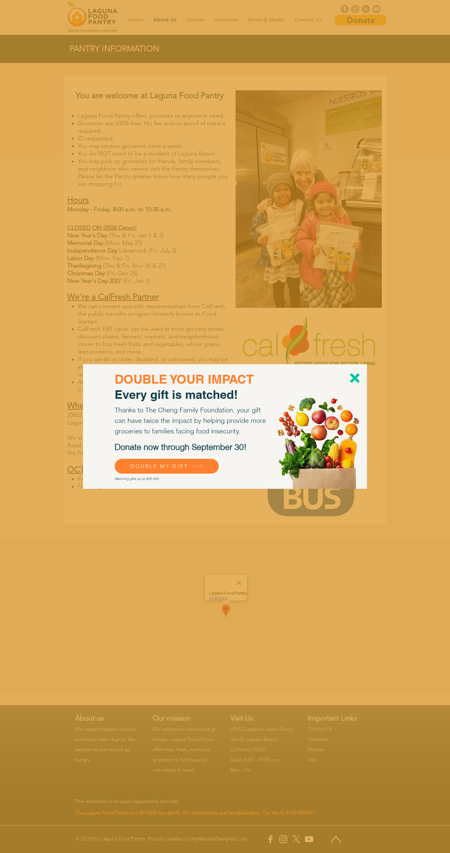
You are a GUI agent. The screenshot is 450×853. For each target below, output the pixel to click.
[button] (355, 378)
